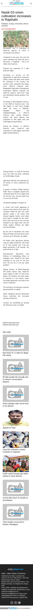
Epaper (18, 1)
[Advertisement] (16, 153)
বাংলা (14, 1)
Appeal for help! (9, 428)
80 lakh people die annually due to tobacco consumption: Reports (15, 379)
